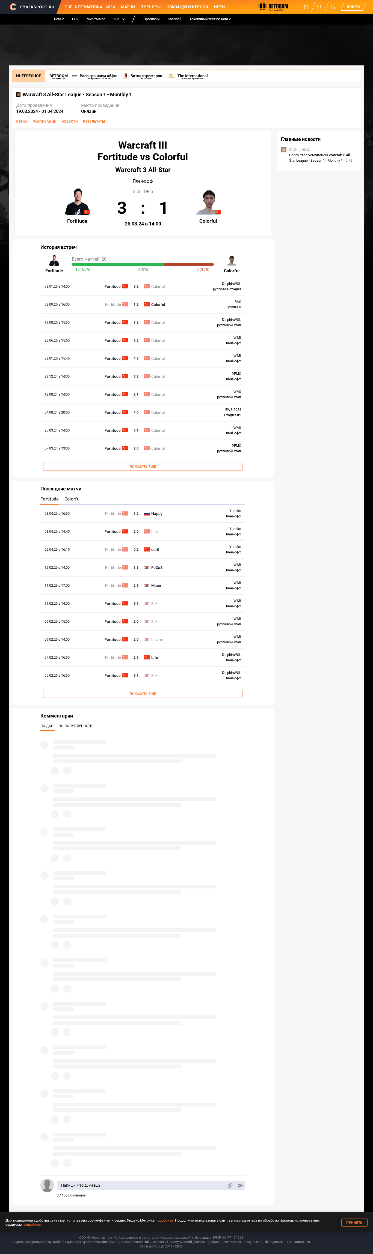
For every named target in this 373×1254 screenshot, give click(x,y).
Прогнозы (151, 19)
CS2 (75, 19)
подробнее (164, 1220)
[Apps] (306, 7)
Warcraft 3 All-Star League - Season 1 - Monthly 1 (77, 94)
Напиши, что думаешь (80, 1185)
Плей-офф (143, 181)
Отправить (240, 1185)
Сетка (21, 121)
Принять (354, 1223)
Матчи (128, 7)
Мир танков (96, 19)
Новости (69, 121)
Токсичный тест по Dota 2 (210, 19)
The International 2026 (90, 7)
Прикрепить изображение (230, 1185)
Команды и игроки (187, 7)
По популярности (76, 726)
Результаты (94, 121)
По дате (47, 726)
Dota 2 (59, 19)
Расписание (44, 121)
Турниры (151, 7)
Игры (219, 7)
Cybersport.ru (150, 1246)
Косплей (174, 19)
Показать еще (143, 467)
